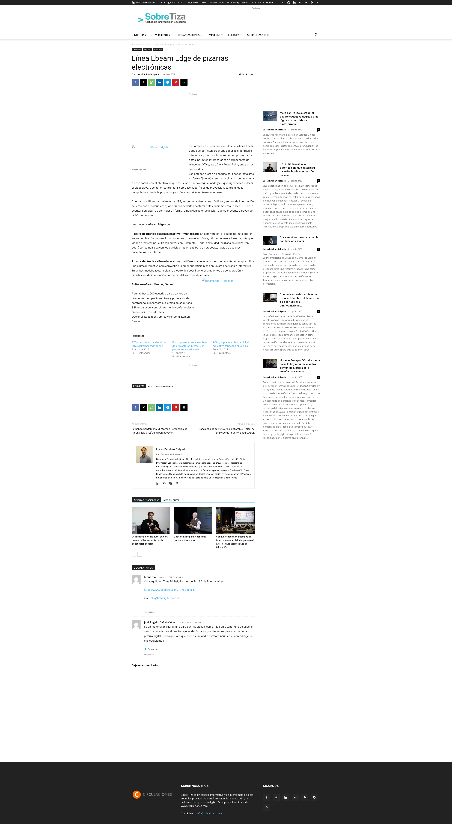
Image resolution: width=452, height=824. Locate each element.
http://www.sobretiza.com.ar (169, 454)
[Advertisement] (256, 18)
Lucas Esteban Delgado (147, 74)
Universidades (160, 35)
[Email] (184, 82)
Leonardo (150, 577)
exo (150, 386)
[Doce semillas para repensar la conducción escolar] (193, 520)
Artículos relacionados (146, 500)
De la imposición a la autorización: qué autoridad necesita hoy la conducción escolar (150, 540)
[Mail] (300, 2)
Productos (158, 49)
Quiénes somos (216, 2)
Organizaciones (189, 35)
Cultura (233, 35)
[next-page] (139, 554)
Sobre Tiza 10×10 (258, 35)
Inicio (134, 44)
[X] (317, 2)
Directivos (145, 44)
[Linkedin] (294, 2)
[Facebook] (282, 2)
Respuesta (149, 612)
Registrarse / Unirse (197, 2)
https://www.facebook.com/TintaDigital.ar (170, 589)
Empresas (213, 35)
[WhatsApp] (151, 82)
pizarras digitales (164, 386)
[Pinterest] (175, 82)
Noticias (140, 35)
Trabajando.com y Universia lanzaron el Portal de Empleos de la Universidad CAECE (226, 430)
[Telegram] (311, 2)
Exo (191, 146)
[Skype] (172, 483)
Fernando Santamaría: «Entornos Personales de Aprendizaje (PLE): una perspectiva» (159, 430)
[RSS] (306, 2)
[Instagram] (288, 2)
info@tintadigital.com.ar (164, 598)
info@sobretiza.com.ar (210, 813)
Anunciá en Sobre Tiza (262, 2)
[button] (316, 35)
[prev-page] (134, 554)
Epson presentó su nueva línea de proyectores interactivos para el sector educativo (189, 346)
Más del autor (171, 500)
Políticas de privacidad (237, 2)
